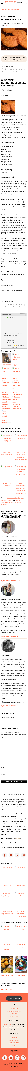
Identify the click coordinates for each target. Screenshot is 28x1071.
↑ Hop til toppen (14, 998)
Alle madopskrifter (14, 9)
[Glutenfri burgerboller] (14, 50)
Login (14, 1045)
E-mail (3, 774)
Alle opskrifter (14, 1043)
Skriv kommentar (20, 25)
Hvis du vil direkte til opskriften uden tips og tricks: (14, 59)
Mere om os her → (7, 989)
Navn (3, 767)
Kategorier (14, 1013)
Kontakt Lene (15, 581)
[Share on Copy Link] (24, 70)
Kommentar (5, 741)
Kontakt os (15, 636)
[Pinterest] (17, 855)
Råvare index (14, 1016)
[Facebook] (4, 855)
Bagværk (20, 498)
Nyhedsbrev (5, 581)
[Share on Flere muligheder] (2, 74)
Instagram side (14, 1040)
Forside (3, 9)
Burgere (3, 500)
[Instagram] (23, 855)
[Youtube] (10, 855)
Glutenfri (9, 500)
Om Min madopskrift (14, 1011)
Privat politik (14, 1008)
